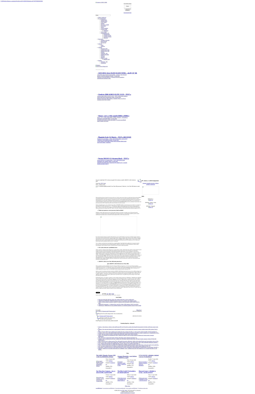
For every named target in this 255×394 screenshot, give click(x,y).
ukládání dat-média (105, 54)
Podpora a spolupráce (11, 1)
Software (100, 43)
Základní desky (104, 21)
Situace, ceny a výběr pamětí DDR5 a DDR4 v (113, 116)
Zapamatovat (128, 8)
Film (133, 363)
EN (40, 1)
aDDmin (110, 360)
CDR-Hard (106, 30)
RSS (39, 1)
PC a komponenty (102, 18)
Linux (102, 45)
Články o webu (104, 58)
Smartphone (103, 63)
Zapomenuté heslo (127, 12)
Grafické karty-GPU (105, 49)
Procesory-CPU (104, 48)
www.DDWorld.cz (99, 388)
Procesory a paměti (105, 24)
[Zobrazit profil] (105, 311)
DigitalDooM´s (107, 34)
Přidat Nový (139, 310)
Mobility (100, 60)
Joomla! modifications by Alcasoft (127, 392)
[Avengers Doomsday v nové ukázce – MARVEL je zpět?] (122, 365)
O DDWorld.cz (4, 1)
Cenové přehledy (104, 28)
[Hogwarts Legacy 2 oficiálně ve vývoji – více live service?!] (143, 380)
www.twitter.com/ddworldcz (120, 388)
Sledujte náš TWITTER (33, 1)
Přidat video (127, 386)
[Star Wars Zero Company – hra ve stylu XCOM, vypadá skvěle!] (100, 381)
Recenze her (103, 42)
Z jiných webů (104, 29)
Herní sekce (100, 39)
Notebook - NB (104, 53)
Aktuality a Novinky (105, 40)
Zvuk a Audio (104, 31)
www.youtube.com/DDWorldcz (131, 388)
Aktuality (100, 47)
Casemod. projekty (107, 36)
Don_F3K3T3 (99, 311)
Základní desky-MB (105, 51)
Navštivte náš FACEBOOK (22, 1)
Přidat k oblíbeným (102, 17)
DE (42, 1)
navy (98, 316)
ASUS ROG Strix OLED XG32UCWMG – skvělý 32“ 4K (117, 73)
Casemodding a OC (105, 33)
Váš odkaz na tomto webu (143, 388)
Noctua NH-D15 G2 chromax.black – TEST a (113, 158)
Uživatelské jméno (127, 3)
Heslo (127, 6)
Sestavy (102, 27)
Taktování (106, 37)
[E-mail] (141, 180)
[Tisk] (138, 180)
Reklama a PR (107, 59)
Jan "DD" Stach (102, 183)
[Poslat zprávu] (112, 311)
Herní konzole (104, 41)
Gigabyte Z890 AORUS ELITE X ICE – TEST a (114, 94)
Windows (103, 46)
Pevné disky (103, 26)
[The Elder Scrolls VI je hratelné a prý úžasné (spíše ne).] (122, 380)
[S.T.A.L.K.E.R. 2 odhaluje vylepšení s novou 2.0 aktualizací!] (143, 365)
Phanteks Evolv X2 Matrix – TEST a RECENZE (114, 137)
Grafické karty (104, 20)
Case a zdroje (104, 22)
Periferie (102, 23)
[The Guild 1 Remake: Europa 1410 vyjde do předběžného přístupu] (100, 366)
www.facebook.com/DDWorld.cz (109, 388)
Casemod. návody (107, 35)
